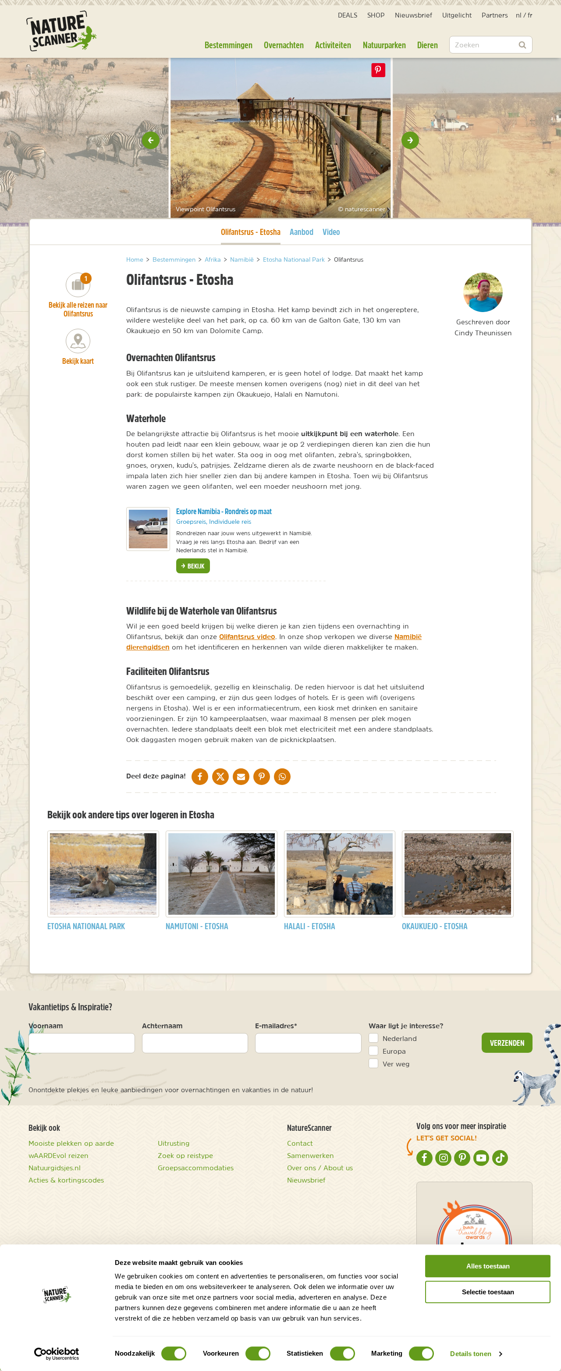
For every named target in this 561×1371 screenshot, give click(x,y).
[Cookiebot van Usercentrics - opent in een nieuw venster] (56, 1353)
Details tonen (470, 1353)
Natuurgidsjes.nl (54, 1167)
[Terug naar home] (61, 31)
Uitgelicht (457, 15)
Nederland (400, 1038)
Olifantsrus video (247, 636)
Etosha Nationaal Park (86, 925)
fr (530, 15)
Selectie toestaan (488, 1292)
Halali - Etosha (309, 925)
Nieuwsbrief (413, 15)
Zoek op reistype (185, 1155)
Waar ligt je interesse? (406, 1025)
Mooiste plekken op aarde (71, 1143)
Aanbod (301, 231)
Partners (495, 15)
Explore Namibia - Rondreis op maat (224, 511)
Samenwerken (310, 1155)
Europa (394, 1051)
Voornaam (45, 1025)
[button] (151, 140)
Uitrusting (174, 1143)
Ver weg (396, 1063)
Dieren (427, 44)
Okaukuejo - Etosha (435, 925)
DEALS (347, 15)
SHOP (376, 15)
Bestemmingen (228, 44)
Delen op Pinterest (378, 70)
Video (331, 231)
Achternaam (162, 1025)
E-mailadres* (276, 1025)
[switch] (257, 1353)
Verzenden (507, 1042)
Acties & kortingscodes (66, 1179)
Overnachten (284, 44)
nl (519, 15)
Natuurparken (384, 44)
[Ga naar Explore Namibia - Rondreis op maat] (148, 529)
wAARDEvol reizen (58, 1155)
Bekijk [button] (195, 565)
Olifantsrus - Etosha (250, 231)
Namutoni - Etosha (197, 925)
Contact (300, 1143)
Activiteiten (333, 44)
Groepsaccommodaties (196, 1167)
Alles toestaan (488, 1266)
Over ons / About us (320, 1167)
